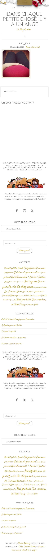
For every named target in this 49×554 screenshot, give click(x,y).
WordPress (26, 550)
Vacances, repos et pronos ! (12, 343)
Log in (34, 550)
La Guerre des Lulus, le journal (14, 337)
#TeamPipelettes (10, 268)
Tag (15, 300)
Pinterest (31, 296)
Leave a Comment (33, 47)
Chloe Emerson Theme (27, 546)
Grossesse (20, 282)
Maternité (25, 292)
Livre (19, 292)
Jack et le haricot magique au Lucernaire (18, 319)
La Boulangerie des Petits (12, 325)
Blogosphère (30, 268)
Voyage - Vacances (27, 304)
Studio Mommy (24, 543)
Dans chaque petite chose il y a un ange (24, 19)
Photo (26, 295)
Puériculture (37, 296)
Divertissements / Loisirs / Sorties (28, 277)
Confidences (9, 272)
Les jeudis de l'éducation (40, 287)
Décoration (12, 282)
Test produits (24, 300)
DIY (6, 281)
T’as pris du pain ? (9, 331)
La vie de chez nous (20, 287)
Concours (40, 268)
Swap (12, 300)
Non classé (21, 296)
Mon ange (14, 295)
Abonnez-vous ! (24, 250)
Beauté (20, 268)
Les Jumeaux (11, 292)
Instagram (30, 281)
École (36, 304)
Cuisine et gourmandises (27, 273)
